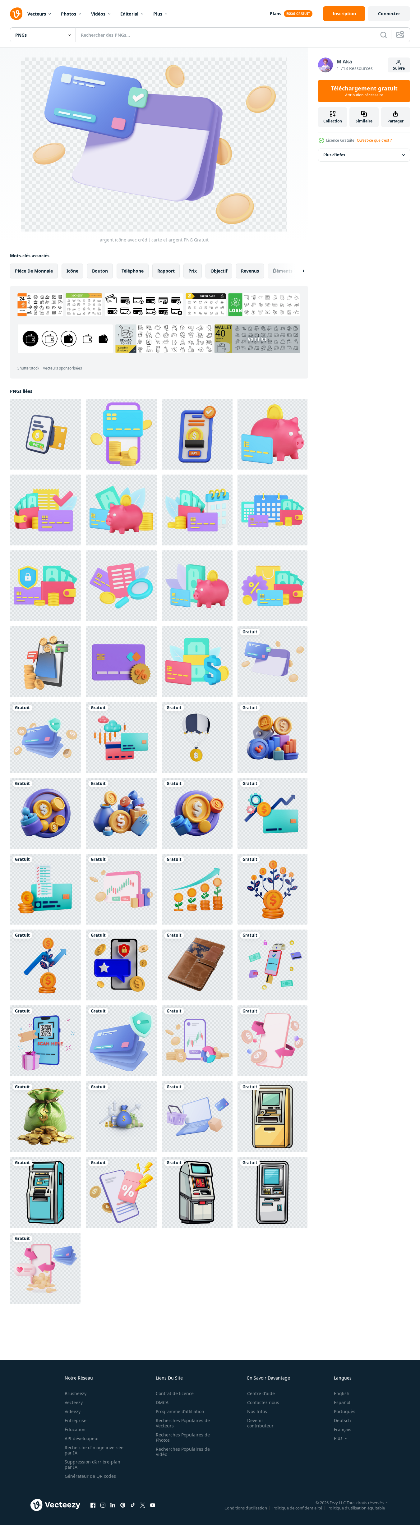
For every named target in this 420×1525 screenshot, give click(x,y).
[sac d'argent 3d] (45, 1116)
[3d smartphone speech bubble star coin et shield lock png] (121, 965)
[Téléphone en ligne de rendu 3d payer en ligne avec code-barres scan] (45, 1040)
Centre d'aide (261, 1393)
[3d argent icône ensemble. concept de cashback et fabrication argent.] (272, 737)
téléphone (133, 271)
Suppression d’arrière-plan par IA (92, 1464)
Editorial (129, 14)
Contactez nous (263, 1402)
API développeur (82, 1438)
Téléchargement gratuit (364, 91)
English (341, 1393)
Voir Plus (257, 339)
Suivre (399, 68)
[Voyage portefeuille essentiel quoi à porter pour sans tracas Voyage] (197, 965)
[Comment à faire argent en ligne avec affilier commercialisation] (197, 1040)
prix (192, 271)
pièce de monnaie (34, 271)
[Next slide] (298, 271)
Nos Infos (257, 1411)
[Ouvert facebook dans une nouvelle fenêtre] (92, 1504)
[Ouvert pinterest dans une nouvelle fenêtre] (122, 1504)
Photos (68, 14)
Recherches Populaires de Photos (183, 1437)
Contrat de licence (175, 1393)
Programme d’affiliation (180, 1411)
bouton (100, 271)
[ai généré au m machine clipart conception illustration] (272, 1116)
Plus (157, 14)
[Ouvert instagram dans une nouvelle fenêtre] (102, 1504)
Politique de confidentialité (297, 1507)
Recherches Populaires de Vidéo (183, 1451)
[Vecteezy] (16, 13)
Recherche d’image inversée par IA (94, 1450)
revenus (250, 271)
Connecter (389, 13)
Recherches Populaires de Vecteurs (183, 1423)
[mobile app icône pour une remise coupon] (121, 1192)
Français (342, 1429)
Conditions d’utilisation (245, 1507)
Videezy (73, 1411)
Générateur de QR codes (90, 1476)
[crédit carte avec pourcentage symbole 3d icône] (121, 661)
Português (344, 1411)
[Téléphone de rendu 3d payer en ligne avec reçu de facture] (272, 965)
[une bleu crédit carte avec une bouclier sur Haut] (121, 1040)
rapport (166, 271)
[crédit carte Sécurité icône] (45, 737)
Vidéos (98, 14)
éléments (283, 271)
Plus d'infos (334, 155)
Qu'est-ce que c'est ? (374, 140)
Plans (275, 13)
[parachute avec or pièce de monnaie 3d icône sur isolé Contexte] (197, 737)
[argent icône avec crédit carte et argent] (272, 661)
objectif (218, 271)
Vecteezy (74, 1402)
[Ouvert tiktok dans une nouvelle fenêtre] (132, 1504)
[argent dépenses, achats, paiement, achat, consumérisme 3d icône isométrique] (197, 661)
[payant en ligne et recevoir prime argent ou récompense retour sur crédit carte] (45, 661)
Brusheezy (75, 1393)
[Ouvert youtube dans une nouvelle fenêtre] (152, 1504)
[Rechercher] (383, 35)
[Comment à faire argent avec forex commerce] (121, 889)
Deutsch (342, 1420)
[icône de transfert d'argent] (45, 1268)
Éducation (75, 1429)
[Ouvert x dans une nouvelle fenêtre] (142, 1504)
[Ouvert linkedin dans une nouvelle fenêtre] (112, 1504)
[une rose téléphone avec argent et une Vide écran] (272, 1040)
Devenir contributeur (260, 1423)
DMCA (162, 1402)
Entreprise (75, 1420)
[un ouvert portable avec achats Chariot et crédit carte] (197, 1116)
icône (72, 271)
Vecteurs (36, 14)
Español (342, 1402)
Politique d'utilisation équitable (356, 1507)
